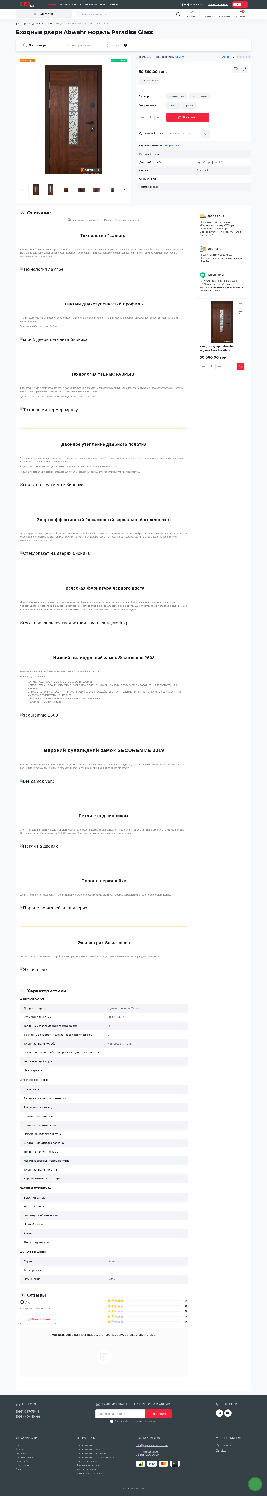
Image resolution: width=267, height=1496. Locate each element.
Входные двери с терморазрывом (95, 1457)
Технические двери (86, 1461)
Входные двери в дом (88, 1449)
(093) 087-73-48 (28, 1411)
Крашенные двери (86, 1469)
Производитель (31, 23)
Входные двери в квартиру (91, 1453)
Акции (52, 4)
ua (244, 4)
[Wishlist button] (235, 69)
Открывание (147, 105)
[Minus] (142, 117)
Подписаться (158, 1413)
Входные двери (84, 1445)
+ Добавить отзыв (38, 1319)
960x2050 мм (199, 96)
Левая (173, 105)
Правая (188, 105)
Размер (144, 96)
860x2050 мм (177, 96)
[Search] (178, 14)
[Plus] (158, 117)
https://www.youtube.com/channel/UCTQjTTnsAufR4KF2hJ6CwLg (228, 1413)
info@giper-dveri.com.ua (152, 1445)
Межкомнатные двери (88, 1465)
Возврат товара (24, 1457)
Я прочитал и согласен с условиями (136, 1421)
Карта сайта (22, 1461)
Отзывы (113, 4)
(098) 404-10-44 (28, 1416)
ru (238, 4)
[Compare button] (244, 69)
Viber (223, 1450)
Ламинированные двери (89, 1473)
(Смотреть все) (171, 145)
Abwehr (48, 23)
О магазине (90, 4)
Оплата (76, 4)
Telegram (226, 1445)
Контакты (21, 1453)
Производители (25, 1465)
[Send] (205, 133)
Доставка (64, 4)
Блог (103, 4)
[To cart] (240, 366)
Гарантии (216, 275)
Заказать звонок (218, 4)
